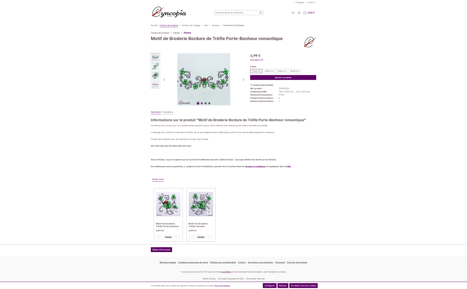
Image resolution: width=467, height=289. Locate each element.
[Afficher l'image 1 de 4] (198, 103)
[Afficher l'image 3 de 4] (206, 103)
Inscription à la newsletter (260, 262)
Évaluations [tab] (167, 112)
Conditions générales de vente (193, 262)
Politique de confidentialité (223, 262)
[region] (198, 79)
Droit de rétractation (297, 262)
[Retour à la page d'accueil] (169, 12)
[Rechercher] (260, 12)
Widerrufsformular (161, 249)
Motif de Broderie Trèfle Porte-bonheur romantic (167, 225)
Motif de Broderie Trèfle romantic (198, 225)
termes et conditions (255, 166)
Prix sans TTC (256, 59)
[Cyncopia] (310, 42)
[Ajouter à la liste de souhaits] (176, 211)
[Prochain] (243, 79)
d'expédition (226, 272)
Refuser (283, 285)
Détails (168, 237)
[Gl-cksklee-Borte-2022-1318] (203, 79)
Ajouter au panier (283, 77)
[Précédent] (164, 79)
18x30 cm (294, 71)
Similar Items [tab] (158, 179)
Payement (280, 262)
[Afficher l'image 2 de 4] (202, 103)
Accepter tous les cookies (303, 285)
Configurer (269, 285)
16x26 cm (281, 71)
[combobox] (236, 12)
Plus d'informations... (223, 286)
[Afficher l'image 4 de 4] (209, 103)
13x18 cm (256, 71)
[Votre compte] (299, 12)
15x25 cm (269, 71)
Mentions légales (168, 262)
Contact (242, 262)
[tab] (156, 112)
